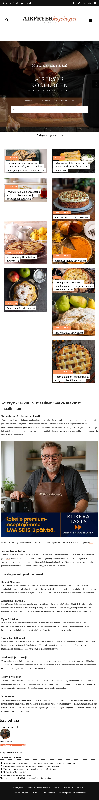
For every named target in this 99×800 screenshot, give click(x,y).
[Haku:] (49, 110)
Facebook (75, 3)
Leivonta (65, 212)
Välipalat (59, 158)
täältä (91, 542)
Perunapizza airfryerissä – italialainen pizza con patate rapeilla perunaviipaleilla (74, 286)
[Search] (84, 109)
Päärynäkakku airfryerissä (69, 332)
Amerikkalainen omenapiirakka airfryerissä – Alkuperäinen (72, 378)
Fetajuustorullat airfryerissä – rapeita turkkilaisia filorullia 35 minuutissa (72, 166)
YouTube (95, 3)
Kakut (57, 212)
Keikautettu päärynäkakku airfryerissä (21, 258)
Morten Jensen (6, 742)
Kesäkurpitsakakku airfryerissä (71, 217)
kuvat (8, 558)
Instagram (85, 3)
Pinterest (91, 3)
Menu (90, 20)
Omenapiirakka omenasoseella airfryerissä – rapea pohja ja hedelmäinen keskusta (23, 195)
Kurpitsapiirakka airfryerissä (70, 260)
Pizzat (57, 277)
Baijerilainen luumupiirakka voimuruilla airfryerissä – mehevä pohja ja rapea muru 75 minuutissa (25, 166)
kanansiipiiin (75, 589)
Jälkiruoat (12, 158)
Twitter (80, 3)
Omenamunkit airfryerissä (21, 308)
